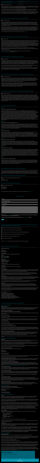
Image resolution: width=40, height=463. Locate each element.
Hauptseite (25, 31)
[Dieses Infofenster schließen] (38, 458)
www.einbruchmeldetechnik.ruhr (5, 51)
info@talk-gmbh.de (25, 217)
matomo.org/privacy (19, 449)
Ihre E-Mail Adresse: (4, 203)
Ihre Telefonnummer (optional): (6, 201)
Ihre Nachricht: (4, 205)
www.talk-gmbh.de (29, 191)
